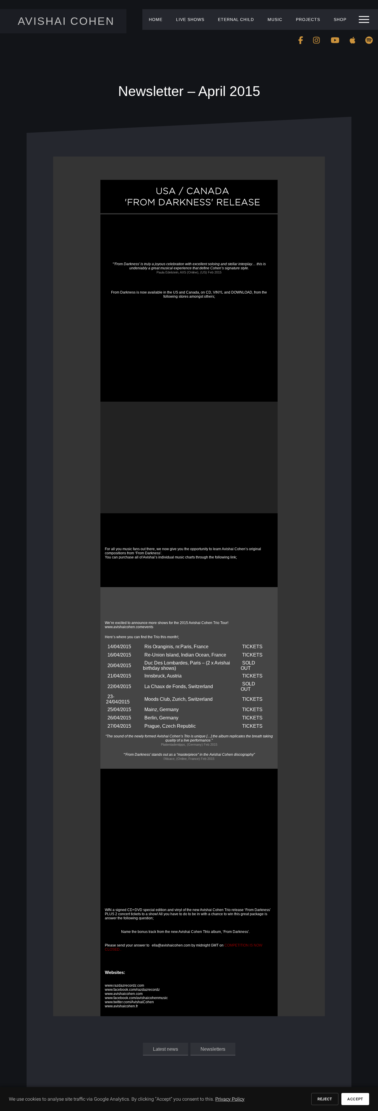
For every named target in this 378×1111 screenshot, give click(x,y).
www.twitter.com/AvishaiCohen (129, 1002)
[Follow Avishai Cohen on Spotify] (369, 40)
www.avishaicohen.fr (121, 1006)
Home (155, 19)
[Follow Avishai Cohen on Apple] (352, 40)
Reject (324, 1099)
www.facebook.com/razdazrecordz (132, 990)
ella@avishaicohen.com (171, 945)
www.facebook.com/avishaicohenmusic (136, 998)
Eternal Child (236, 19)
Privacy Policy (230, 1099)
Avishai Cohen (66, 21)
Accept (355, 1099)
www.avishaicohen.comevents (129, 627)
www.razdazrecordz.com (124, 985)
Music (275, 19)
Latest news (165, 1048)
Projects (308, 19)
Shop (340, 19)
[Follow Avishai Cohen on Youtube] (335, 40)
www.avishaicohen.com (124, 994)
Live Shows (190, 19)
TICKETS (252, 646)
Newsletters (213, 1048)
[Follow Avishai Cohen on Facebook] (301, 40)
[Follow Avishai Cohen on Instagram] (316, 40)
